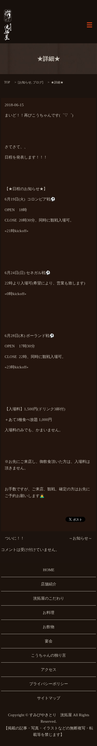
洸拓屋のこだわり (48, 598)
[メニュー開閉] (89, 24)
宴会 (49, 641)
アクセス (48, 670)
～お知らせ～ (80, 538)
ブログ (37, 82)
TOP (7, 82)
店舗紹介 (48, 584)
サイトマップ (48, 698)
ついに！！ (14, 538)
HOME (48, 570)
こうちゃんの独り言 (48, 655)
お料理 (48, 613)
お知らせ (25, 82)
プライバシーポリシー (48, 684)
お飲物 (48, 627)
